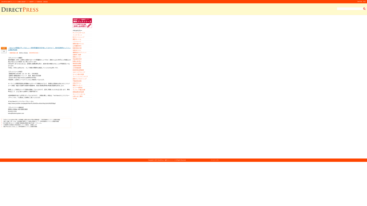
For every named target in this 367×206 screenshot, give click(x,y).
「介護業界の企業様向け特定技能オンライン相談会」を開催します (19, 125)
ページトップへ (215, 160)
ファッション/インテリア (80, 76)
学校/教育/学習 (77, 59)
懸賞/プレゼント (77, 85)
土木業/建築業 (77, 68)
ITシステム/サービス (79, 32)
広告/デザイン (77, 83)
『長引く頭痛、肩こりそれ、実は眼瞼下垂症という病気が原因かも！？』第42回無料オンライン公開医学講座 (30, 121)
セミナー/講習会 (77, 87)
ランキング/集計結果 (79, 90)
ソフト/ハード (77, 41)
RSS (364, 1)
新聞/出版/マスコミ (78, 43)
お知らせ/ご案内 (77, 96)
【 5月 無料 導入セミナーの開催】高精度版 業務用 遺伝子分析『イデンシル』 (22, 123)
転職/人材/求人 (77, 61)
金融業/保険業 (77, 65)
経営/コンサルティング (79, 79)
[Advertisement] (36, 31)
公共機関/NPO (77, 46)
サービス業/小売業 (78, 74)
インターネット (77, 35)
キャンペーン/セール (79, 94)
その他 (75, 98)
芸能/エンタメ (77, 57)
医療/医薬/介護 (14, 53)
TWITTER (359, 1)
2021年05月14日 (33, 53)
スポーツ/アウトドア (79, 72)
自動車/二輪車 (77, 54)
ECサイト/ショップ (78, 37)
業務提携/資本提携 (78, 92)
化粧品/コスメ (77, 50)
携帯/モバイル (77, 39)
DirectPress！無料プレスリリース (166, 160)
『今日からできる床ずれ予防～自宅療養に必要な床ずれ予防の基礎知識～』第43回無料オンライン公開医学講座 (31, 119)
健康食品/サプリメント (79, 52)
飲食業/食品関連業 (78, 70)
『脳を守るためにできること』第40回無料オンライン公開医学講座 (19, 126)
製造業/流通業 (77, 63)
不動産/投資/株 (77, 81)
